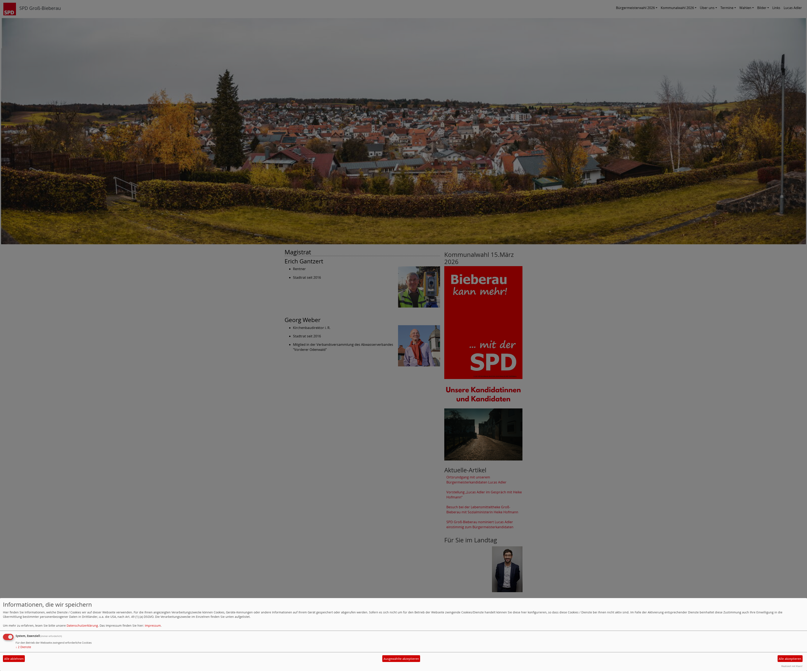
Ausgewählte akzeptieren (401, 659)
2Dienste (23, 647)
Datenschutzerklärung (82, 625)
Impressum (153, 625)
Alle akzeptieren (790, 659)
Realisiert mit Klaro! (791, 666)
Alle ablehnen (14, 659)
